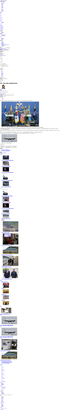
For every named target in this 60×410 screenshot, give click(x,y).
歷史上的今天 (1, 29)
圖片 (0, 21)
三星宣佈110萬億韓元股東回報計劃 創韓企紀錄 (5, 350)
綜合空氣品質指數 (2, 55)
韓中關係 (1, 20)
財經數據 (3, 32)
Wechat (2, 9)
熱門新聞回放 (1, 26)
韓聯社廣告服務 (3, 35)
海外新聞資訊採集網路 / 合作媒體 (5, 44)
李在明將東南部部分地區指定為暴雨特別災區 (7, 361)
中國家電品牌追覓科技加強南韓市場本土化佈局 (7, 362)
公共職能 (3, 42)
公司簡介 (3, 392)
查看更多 (2, 51)
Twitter (2, 10)
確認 (0, 81)
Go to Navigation (5, 0)
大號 (2, 99)
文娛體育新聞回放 (4, 381)
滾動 (0, 13)
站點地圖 (3, 406)
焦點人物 (3, 383)
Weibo (2, 403)
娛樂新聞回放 (1, 27)
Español (2, 400)
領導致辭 (3, 43)
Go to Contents (1, 0)
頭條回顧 (3, 373)
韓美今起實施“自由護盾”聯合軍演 (5, 149)
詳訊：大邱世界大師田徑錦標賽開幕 (6, 363)
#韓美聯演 (1, 48)
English (2, 398)
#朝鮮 (5, 48)
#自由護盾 (4, 48)
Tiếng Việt (3, 401)
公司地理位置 (3, 45)
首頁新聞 (1, 338)
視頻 (0, 306)
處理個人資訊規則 (2, 402)
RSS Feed (3, 11)
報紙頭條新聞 (1, 28)
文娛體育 (3, 73)
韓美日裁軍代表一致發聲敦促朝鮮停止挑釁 (6, 150)
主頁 (0, 364)
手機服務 (3, 38)
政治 (0, 14)
